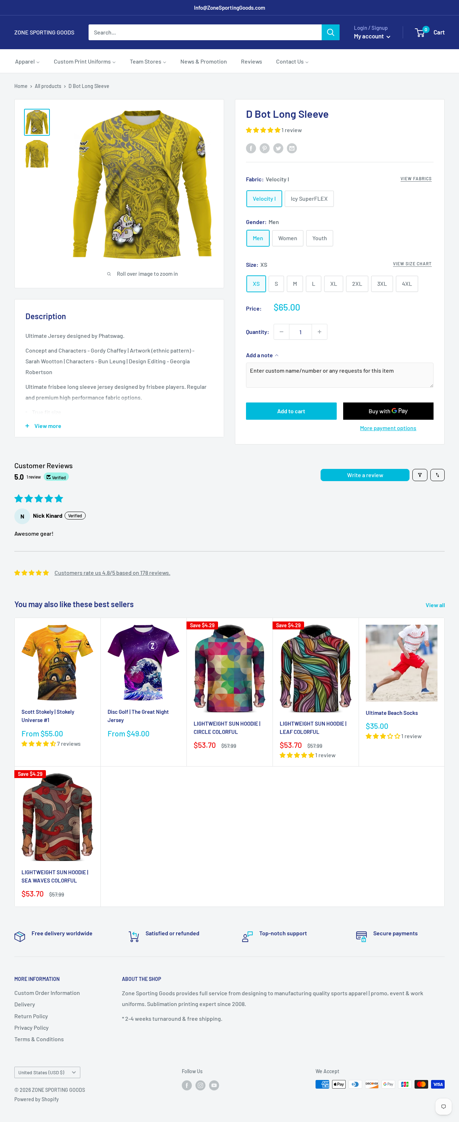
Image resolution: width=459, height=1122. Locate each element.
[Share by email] (292, 147)
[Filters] (419, 475)
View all (436, 604)
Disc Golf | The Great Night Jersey (138, 715)
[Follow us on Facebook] (187, 1085)
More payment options (388, 427)
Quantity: (257, 331)
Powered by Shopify (36, 1099)
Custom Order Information (47, 992)
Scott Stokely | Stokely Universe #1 (48, 715)
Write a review (365, 474)
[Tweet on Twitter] (278, 147)
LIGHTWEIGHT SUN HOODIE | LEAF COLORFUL (313, 727)
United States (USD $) (41, 1072)
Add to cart (291, 411)
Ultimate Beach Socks (392, 712)
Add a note (259, 355)
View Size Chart (412, 263)
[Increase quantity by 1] (319, 331)
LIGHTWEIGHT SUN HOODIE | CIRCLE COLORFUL (227, 727)
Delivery (24, 1004)
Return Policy (31, 1015)
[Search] (331, 32)
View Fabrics (416, 178)
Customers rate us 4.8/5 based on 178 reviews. (112, 572)
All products (48, 86)
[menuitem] (27, 61)
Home (21, 86)
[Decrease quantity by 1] (281, 331)
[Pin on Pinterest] (265, 147)
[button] (263, 129)
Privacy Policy (31, 1027)
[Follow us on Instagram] (200, 1085)
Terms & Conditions (39, 1038)
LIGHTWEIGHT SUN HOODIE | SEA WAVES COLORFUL (55, 876)
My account (369, 35)
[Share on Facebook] (251, 147)
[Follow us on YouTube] (214, 1085)
